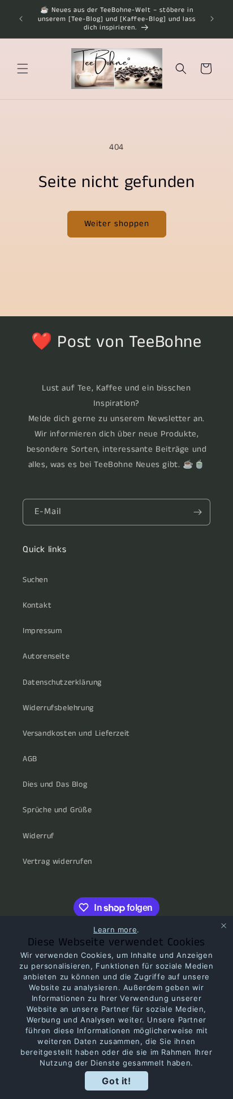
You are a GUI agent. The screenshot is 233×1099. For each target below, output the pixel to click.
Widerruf (38, 836)
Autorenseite (46, 656)
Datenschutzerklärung (62, 682)
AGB (30, 759)
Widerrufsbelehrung (58, 708)
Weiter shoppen (116, 224)
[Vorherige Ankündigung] (20, 18)
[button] (22, 68)
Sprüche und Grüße (57, 810)
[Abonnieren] (197, 512)
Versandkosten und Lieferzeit (76, 733)
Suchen (35, 579)
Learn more (115, 929)
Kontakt (37, 605)
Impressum (42, 631)
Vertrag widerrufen (57, 861)
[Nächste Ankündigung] (212, 18)
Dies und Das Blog (55, 784)
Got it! (116, 1081)
